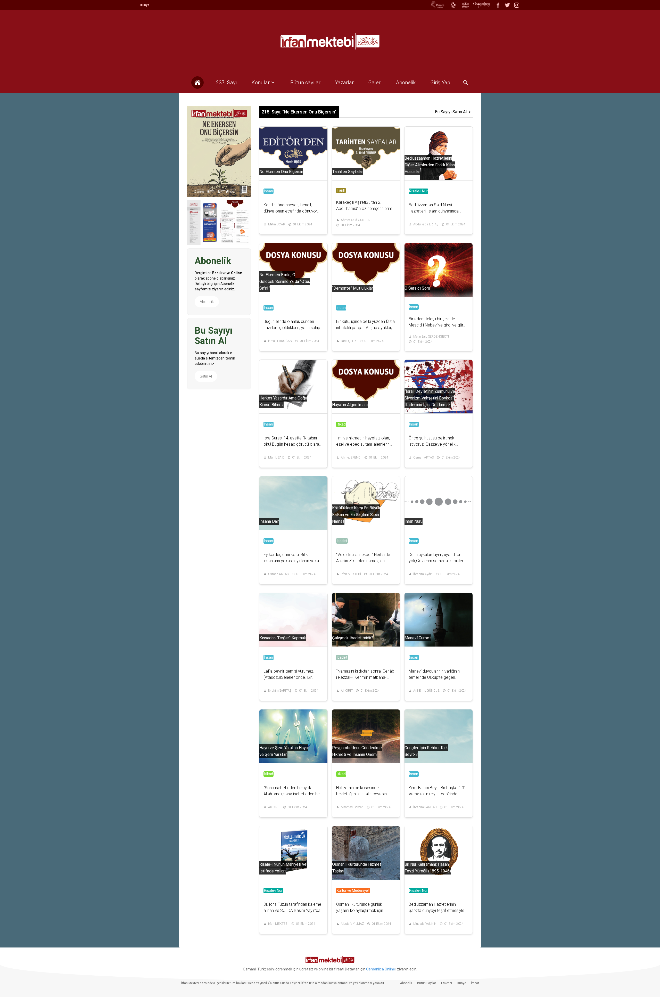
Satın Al (206, 376)
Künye (144, 5)
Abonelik (207, 302)
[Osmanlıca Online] (453, 5)
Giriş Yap (440, 82)
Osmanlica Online (380, 969)
